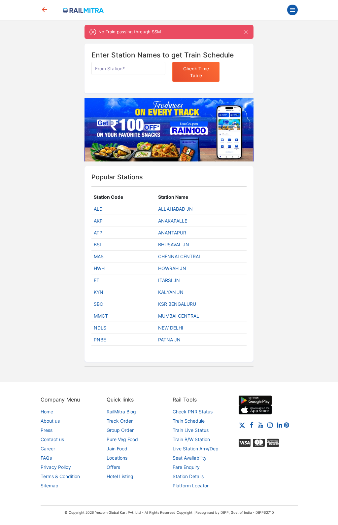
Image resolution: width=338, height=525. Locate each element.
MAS (99, 256)
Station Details (188, 476)
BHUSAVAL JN (173, 244)
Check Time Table (196, 72)
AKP (98, 221)
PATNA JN (169, 339)
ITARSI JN (169, 280)
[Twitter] (242, 425)
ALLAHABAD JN (175, 209)
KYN (98, 292)
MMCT (101, 316)
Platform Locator (191, 485)
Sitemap (49, 485)
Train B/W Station (191, 439)
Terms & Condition (60, 476)
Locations (117, 458)
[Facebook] (252, 425)
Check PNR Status (193, 411)
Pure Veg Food (122, 439)
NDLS (100, 328)
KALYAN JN (171, 292)
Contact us (52, 439)
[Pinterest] (286, 425)
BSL (98, 244)
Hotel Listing (120, 476)
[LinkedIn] (279, 425)
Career (48, 448)
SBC (98, 304)
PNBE (100, 339)
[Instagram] (270, 425)
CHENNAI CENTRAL (179, 256)
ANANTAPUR (172, 232)
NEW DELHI (170, 328)
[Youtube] (260, 425)
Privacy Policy (56, 467)
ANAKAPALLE (172, 221)
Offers (113, 467)
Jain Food (117, 448)
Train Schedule (189, 421)
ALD (98, 209)
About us (50, 421)
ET (96, 280)
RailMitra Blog (121, 411)
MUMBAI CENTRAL (178, 316)
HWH (99, 268)
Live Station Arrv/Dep (196, 448)
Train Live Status (191, 430)
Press (46, 430)
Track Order (120, 421)
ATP (98, 232)
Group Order (120, 430)
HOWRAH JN (172, 268)
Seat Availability (190, 458)
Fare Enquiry (186, 467)
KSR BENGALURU (177, 304)
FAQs (46, 458)
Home (47, 411)
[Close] (246, 32)
